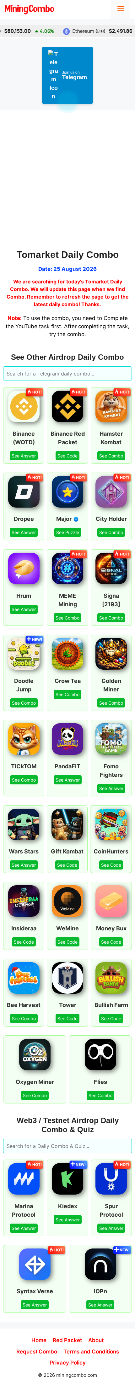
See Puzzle (67, 532)
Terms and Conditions (91, 1351)
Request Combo (36, 1351)
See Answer (24, 455)
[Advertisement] (67, 181)
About (96, 1340)
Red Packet (67, 1340)
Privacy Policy (68, 1362)
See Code (67, 455)
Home (38, 1340)
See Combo (111, 455)
